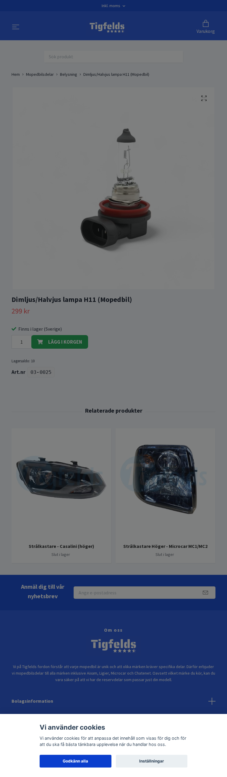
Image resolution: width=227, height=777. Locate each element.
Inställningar (151, 761)
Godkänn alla (75, 761)
